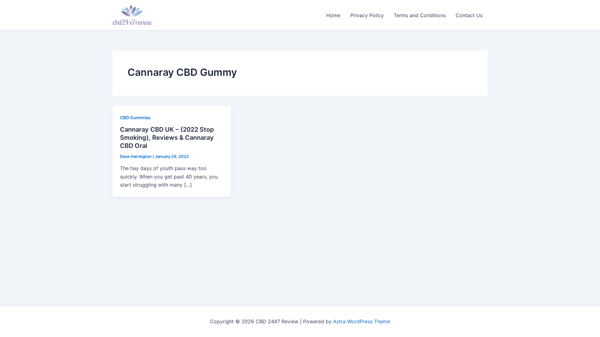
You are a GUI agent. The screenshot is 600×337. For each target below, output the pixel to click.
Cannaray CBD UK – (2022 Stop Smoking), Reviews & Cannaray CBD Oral (167, 137)
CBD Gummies (135, 117)
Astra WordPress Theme (361, 321)
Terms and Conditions (420, 15)
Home (333, 15)
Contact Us (469, 15)
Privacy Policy (367, 15)
